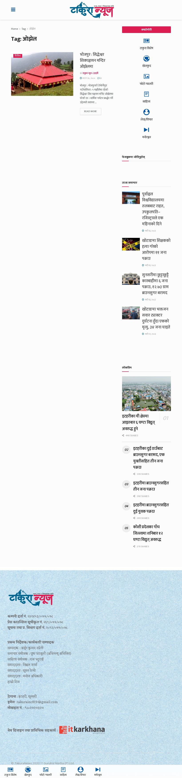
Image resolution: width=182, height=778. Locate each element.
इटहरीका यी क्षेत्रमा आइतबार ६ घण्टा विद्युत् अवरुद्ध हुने (138, 422)
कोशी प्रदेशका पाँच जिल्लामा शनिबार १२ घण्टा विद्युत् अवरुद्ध (148, 533)
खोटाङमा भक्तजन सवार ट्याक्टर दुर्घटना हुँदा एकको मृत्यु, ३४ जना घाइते (156, 318)
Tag (24, 29)
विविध (18, 56)
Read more (90, 111)
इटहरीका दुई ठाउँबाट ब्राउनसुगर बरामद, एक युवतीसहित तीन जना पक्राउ (149, 458)
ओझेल (32, 29)
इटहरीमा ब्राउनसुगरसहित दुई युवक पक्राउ (151, 508)
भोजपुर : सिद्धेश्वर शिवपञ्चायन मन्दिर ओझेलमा (92, 60)
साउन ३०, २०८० (88, 78)
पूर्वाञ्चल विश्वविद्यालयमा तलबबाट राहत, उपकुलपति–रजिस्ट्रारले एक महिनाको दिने (153, 209)
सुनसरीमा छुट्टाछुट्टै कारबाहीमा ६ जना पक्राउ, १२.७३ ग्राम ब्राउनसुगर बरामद (155, 284)
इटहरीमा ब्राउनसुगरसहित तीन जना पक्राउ (151, 486)
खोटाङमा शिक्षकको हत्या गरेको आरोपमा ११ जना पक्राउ (156, 249)
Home (14, 29)
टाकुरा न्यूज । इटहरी (90, 73)
